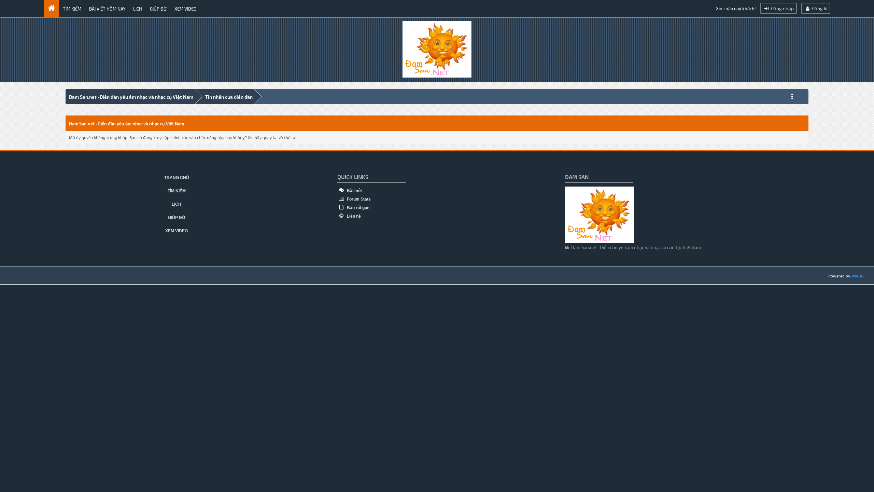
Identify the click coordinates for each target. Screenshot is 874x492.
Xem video (185, 9)
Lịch (137, 9)
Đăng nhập (782, 8)
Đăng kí (818, 8)
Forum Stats (358, 199)
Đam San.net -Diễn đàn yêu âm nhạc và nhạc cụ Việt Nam (131, 97)
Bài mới (354, 190)
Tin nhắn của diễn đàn (229, 97)
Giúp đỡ (158, 9)
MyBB (858, 275)
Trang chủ (176, 177)
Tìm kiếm (72, 9)
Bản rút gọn (357, 207)
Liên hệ (353, 216)
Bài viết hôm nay (107, 9)
